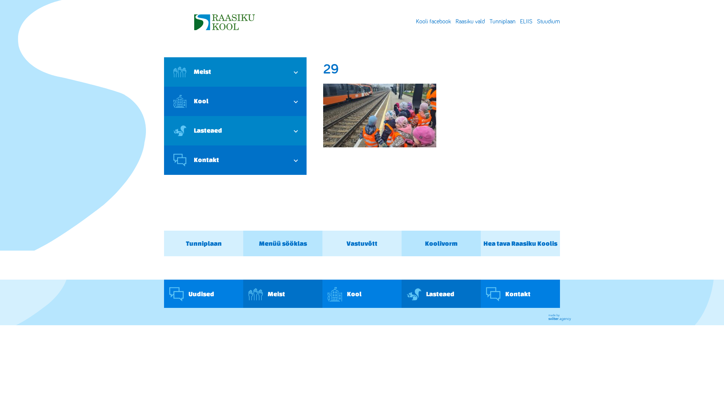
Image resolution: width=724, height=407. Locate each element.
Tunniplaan (502, 21)
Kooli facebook (433, 21)
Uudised (200, 293)
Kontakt (206, 159)
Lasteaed (208, 130)
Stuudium (548, 21)
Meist (202, 71)
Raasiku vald (470, 21)
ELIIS (526, 21)
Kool (201, 100)
